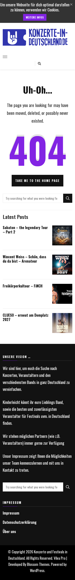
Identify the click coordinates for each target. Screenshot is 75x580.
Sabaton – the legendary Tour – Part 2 (25, 230)
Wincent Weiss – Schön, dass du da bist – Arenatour (24, 259)
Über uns (9, 531)
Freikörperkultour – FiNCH (22, 286)
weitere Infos (35, 17)
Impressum (11, 513)
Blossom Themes (38, 564)
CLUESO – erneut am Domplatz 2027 (25, 317)
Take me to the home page (37, 180)
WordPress (37, 570)
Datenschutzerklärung (20, 522)
